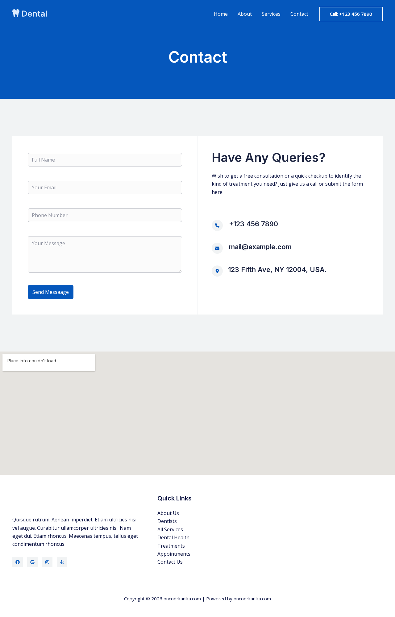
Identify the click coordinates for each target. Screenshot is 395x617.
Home (221, 13)
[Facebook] (17, 562)
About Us (168, 513)
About (245, 13)
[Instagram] (47, 562)
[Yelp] (62, 562)
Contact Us (170, 561)
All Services (170, 529)
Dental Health (173, 537)
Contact (299, 13)
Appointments (173, 553)
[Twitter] (32, 562)
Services (271, 13)
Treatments (171, 545)
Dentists (167, 521)
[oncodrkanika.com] (30, 13)
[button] (351, 14)
